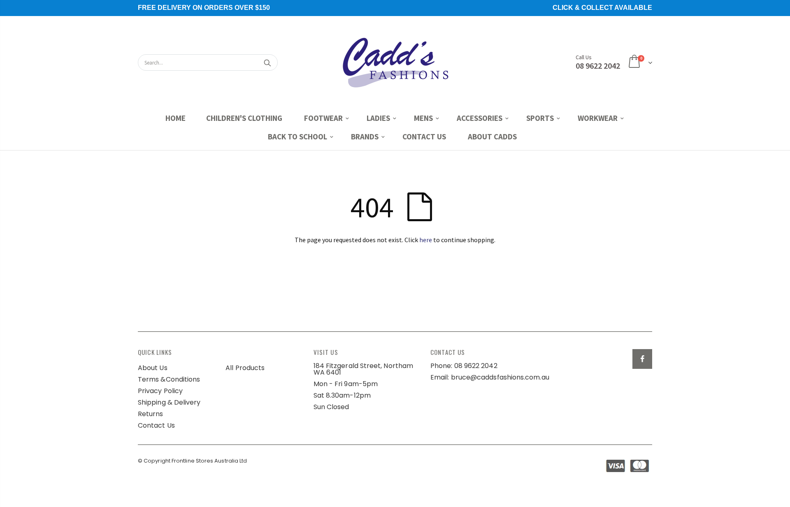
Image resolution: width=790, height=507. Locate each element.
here (425, 240)
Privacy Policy (160, 391)
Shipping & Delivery (169, 402)
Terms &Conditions (169, 379)
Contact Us (156, 425)
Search (267, 62)
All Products (245, 368)
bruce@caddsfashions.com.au (500, 377)
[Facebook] (642, 359)
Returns (150, 414)
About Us (152, 368)
